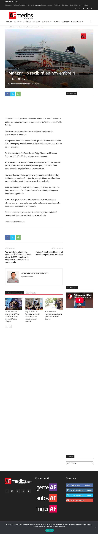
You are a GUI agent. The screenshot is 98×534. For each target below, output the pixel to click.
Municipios (41, 68)
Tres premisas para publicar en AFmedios (39, 5)
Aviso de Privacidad (19, 5)
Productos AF (76, 21)
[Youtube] (91, 8)
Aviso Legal (8, 5)
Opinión (65, 21)
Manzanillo (49, 68)
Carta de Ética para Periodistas (79, 5)
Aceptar (50, 530)
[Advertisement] (79, 257)
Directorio (65, 5)
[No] (95, 527)
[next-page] (10, 326)
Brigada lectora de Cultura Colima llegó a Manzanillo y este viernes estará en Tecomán (32, 316)
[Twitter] (87, 8)
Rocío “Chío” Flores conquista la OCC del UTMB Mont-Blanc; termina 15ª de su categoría (12, 316)
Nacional (45, 21)
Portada (9, 21)
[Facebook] (75, 8)
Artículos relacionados (14, 293)
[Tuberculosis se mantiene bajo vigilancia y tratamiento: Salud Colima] (54, 304)
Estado (16, 21)
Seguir (89, 490)
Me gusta (88, 485)
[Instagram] (79, 8)
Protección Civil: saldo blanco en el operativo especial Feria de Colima (49, 253)
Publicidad (57, 5)
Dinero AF (13, 27)
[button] (90, 22)
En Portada (27, 68)
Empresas (19, 68)
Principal (56, 68)
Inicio (6, 27)
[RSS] (83, 8)
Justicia (36, 21)
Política (26, 21)
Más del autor (31, 293)
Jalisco (55, 21)
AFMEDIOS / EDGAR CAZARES (20, 84)
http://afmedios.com (27, 276)
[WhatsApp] (18, 94)
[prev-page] (6, 326)
